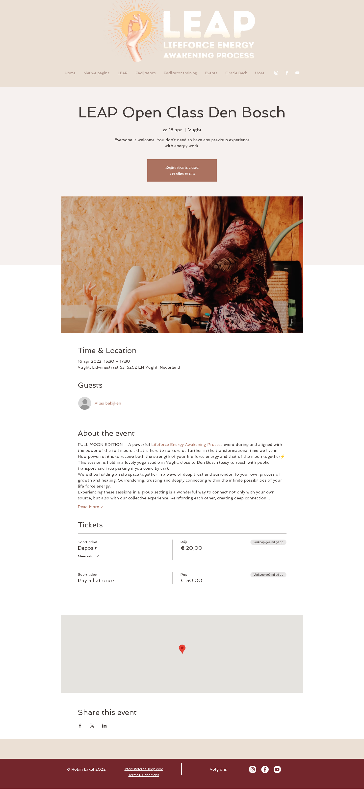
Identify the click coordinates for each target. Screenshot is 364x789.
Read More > (90, 506)
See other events (182, 173)
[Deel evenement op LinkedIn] (104, 726)
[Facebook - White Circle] (265, 769)
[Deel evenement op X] (92, 726)
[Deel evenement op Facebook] (80, 726)
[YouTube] (297, 72)
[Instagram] (276, 72)
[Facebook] (286, 72)
